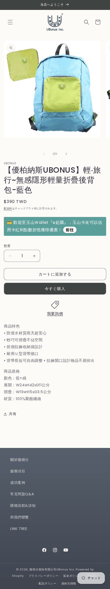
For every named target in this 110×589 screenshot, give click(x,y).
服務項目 (17, 471)
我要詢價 (55, 313)
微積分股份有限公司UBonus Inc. (52, 569)
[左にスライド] (43, 153)
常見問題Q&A (22, 494)
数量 (7, 245)
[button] (10, 22)
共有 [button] (12, 413)
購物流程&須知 (23, 505)
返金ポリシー (72, 576)
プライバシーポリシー (44, 576)
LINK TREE (18, 528)
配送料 (8, 208)
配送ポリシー (48, 583)
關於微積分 (19, 459)
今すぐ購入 (55, 288)
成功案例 (17, 482)
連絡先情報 (68, 583)
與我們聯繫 (19, 517)
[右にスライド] (66, 153)
